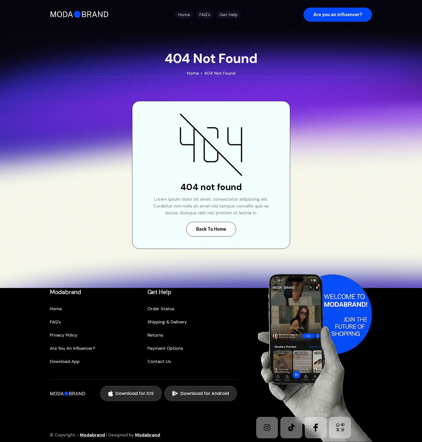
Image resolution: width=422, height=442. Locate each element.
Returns (155, 335)
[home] (81, 14)
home (56, 309)
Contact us (159, 361)
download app (65, 361)
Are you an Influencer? (72, 348)
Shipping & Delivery (167, 322)
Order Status (161, 309)
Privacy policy (63, 335)
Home (193, 73)
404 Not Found (219, 73)
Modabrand (92, 435)
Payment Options (165, 348)
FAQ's (55, 322)
